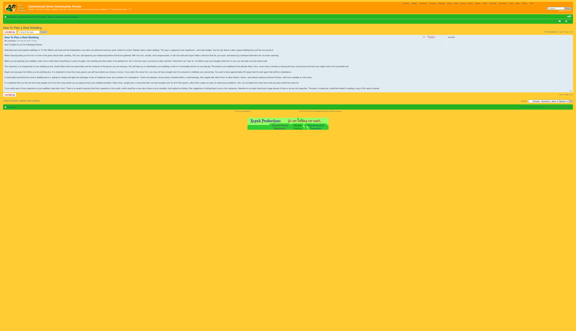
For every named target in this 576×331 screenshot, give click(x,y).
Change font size (569, 16)
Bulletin (414, 3)
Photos (524, 3)
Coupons (433, 3)
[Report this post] (423, 37)
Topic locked (7, 31)
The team (522, 107)
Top (571, 91)
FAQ (562, 21)
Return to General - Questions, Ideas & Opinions (22, 101)
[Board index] (16, 7)
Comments (423, 3)
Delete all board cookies (536, 107)
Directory (442, 3)
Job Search (503, 3)
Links (511, 3)
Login (570, 21)
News (517, 3)
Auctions (406, 3)
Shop (532, 3)
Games (477, 3)
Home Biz (492, 3)
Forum (470, 3)
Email (456, 3)
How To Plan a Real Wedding (22, 27)
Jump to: (524, 101)
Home (485, 3)
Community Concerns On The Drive (32, 17)
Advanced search (565, 11)
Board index (12, 17)
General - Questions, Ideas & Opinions (63, 17)
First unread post (551, 32)
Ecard (449, 3)
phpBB (246, 111)
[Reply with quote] (431, 37)
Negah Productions (322, 111)
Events (462, 3)
